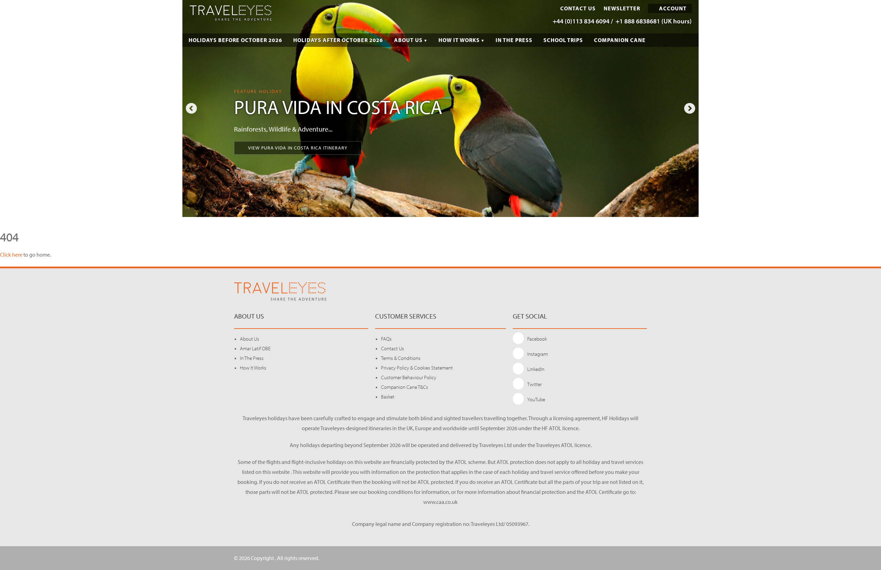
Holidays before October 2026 (235, 40)
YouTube (536, 399)
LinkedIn (535, 369)
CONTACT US (578, 8)
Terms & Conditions (401, 358)
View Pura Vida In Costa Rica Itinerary (298, 148)
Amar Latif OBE (255, 348)
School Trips (563, 40)
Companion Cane (620, 40)
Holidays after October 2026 (338, 40)
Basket (387, 396)
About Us (408, 40)
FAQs (386, 338)
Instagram (537, 354)
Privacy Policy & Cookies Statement (417, 367)
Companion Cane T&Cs (404, 387)
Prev (191, 108)
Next (689, 108)
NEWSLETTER (622, 8)
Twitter (534, 384)
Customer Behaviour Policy (408, 377)
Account (672, 8)
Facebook (537, 338)
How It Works (459, 40)
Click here (11, 254)
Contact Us (392, 348)
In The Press (514, 40)
